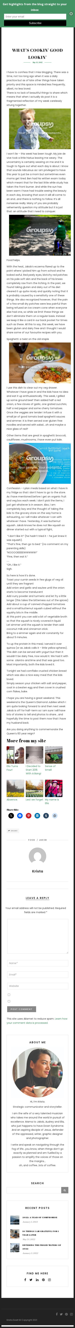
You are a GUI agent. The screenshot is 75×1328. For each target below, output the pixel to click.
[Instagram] (49, 1279)
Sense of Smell (50, 768)
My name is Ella (52, 801)
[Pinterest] (43, 1279)
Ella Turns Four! (12, 768)
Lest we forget (34, 799)
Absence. (12, 799)
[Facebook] (25, 1279)
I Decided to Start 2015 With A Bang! (33, 769)
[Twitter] (30, 1279)
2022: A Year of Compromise (39, 1217)
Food (31, 840)
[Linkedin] (37, 1279)
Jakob (43, 840)
